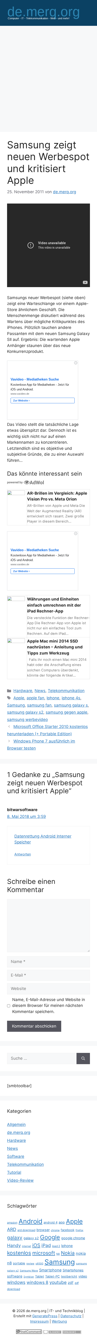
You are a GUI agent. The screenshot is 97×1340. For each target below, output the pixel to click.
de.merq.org (18, 1132)
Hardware (22, 690)
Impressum (39, 1321)
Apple (18, 698)
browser (43, 1230)
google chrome (73, 1238)
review (30, 1263)
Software (15, 1156)
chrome (55, 1230)
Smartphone (50, 1270)
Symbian (29, 1276)
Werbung (59, 1321)
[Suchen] (83, 1058)
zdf (70, 1282)
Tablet (39, 1276)
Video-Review (20, 1180)
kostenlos (19, 1253)
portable (19, 1263)
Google (50, 1237)
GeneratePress (44, 1316)
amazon (12, 1222)
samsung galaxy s (71, 705)
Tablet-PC (52, 1276)
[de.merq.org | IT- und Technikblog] (48, 12)
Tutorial (14, 1172)
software (14, 1276)
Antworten (22, 854)
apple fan (35, 698)
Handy (14, 1245)
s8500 (39, 1263)
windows (16, 1282)
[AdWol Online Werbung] (25, 482)
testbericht (69, 1276)
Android (30, 1221)
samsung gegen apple (66, 712)
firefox (79, 1230)
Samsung (16, 705)
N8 (58, 1253)
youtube (58, 1282)
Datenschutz (71, 1316)
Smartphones (73, 1270)
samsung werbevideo (27, 719)
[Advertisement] (48, 76)
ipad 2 (56, 1246)
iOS (36, 1245)
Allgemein (16, 1124)
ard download (26, 1230)
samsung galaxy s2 (25, 712)
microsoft (43, 1253)
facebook (67, 1230)
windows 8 (37, 1282)
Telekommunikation (66, 690)
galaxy (14, 1237)
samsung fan (39, 705)
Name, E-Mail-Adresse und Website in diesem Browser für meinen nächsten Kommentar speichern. (48, 1005)
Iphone (53, 698)
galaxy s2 (31, 1238)
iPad (46, 1245)
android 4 (50, 1222)
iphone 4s (71, 698)
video (82, 1276)
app (62, 1222)
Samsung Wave (29, 1270)
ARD (11, 1229)
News (40, 690)
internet (26, 1246)
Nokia (68, 1253)
